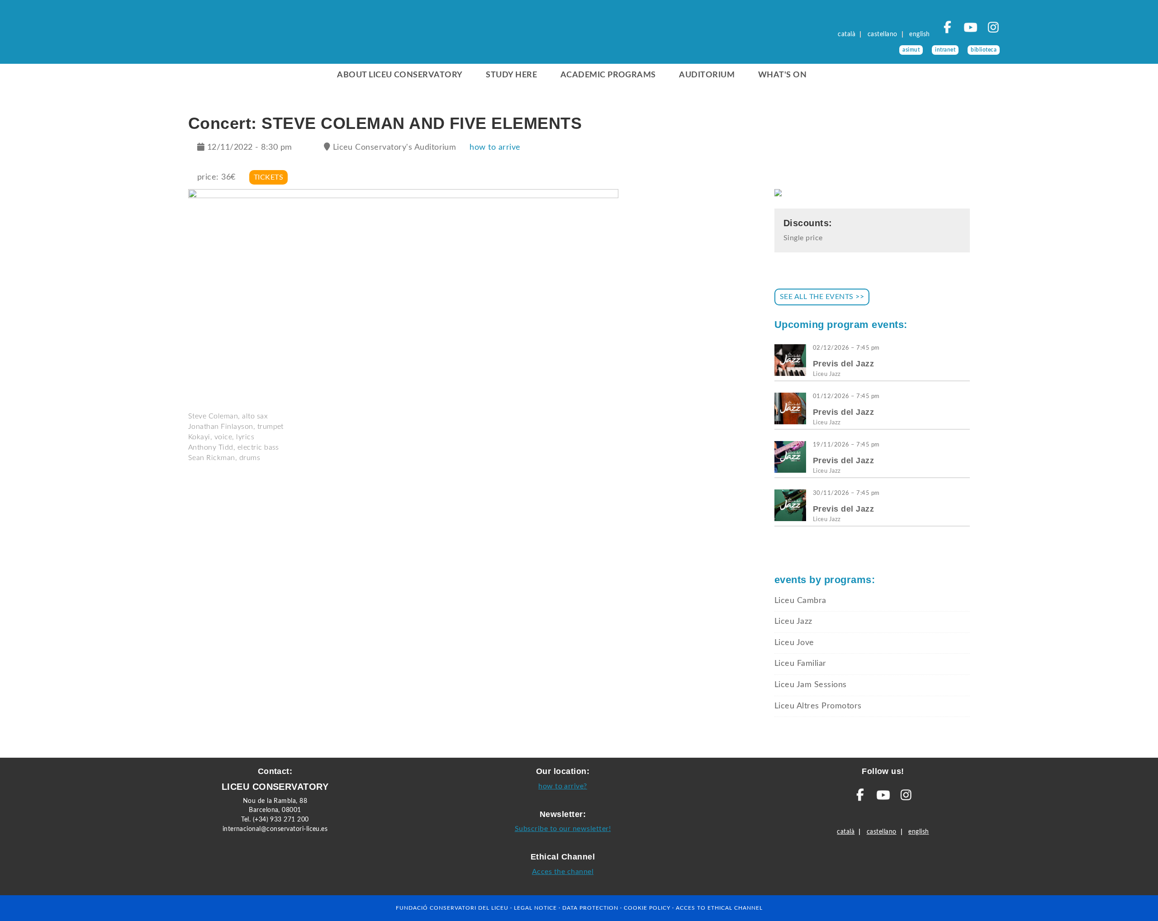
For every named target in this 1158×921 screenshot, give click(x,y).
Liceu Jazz (827, 374)
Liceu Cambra (800, 601)
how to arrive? (562, 786)
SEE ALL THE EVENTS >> (822, 296)
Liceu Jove (794, 643)
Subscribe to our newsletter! (563, 828)
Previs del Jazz (843, 363)
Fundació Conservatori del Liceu (452, 908)
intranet (945, 49)
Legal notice (535, 908)
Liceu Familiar (800, 664)
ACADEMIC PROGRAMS (608, 75)
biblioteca (984, 49)
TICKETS (268, 177)
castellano (882, 34)
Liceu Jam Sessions (810, 685)
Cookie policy (647, 908)
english (919, 34)
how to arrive (495, 147)
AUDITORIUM (707, 75)
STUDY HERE (511, 75)
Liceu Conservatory (226, 36)
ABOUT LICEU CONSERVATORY (400, 75)
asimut (911, 49)
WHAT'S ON (782, 75)
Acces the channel (562, 871)
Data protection (590, 908)
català (846, 34)
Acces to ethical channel (719, 908)
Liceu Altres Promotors (818, 706)
